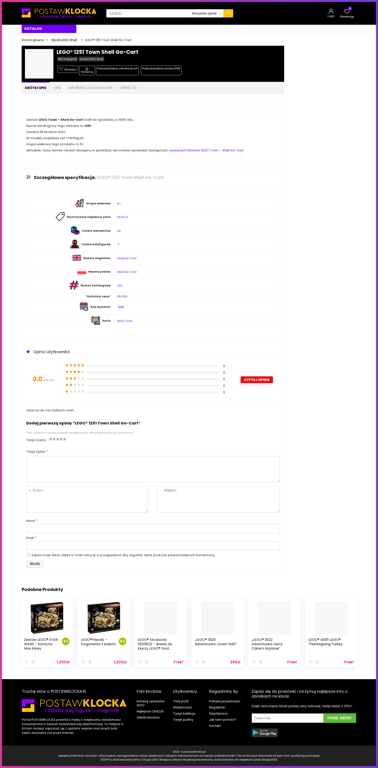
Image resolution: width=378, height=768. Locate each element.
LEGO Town (125, 321)
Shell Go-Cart (126, 258)
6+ (119, 204)
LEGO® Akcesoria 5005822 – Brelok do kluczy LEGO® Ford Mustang (155, 646)
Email (31, 538)
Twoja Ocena (36, 440)
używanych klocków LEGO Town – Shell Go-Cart (206, 150)
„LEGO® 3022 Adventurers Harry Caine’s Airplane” (267, 644)
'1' (118, 244)
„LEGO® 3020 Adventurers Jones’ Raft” (216, 642)
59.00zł (122, 296)
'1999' (121, 307)
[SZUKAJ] (228, 13)
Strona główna (33, 40)
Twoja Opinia (37, 452)
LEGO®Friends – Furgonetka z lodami (98, 642)
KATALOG (33, 28)
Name (31, 521)
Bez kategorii (67, 59)
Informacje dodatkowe (91, 87)
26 (119, 231)
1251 (119, 286)
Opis (57, 87)
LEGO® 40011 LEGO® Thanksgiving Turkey (325, 642)
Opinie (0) (128, 87)
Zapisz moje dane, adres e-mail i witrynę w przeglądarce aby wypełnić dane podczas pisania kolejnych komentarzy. (123, 555)
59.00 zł (122, 217)
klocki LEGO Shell (64, 40)
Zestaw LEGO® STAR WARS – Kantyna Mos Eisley (41, 644)
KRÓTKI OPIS (35, 87)
